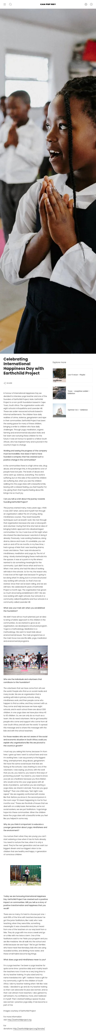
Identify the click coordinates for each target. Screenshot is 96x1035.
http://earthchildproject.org (19, 1020)
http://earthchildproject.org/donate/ (29, 1028)
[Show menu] (4, 4)
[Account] (86, 4)
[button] (10, 4)
